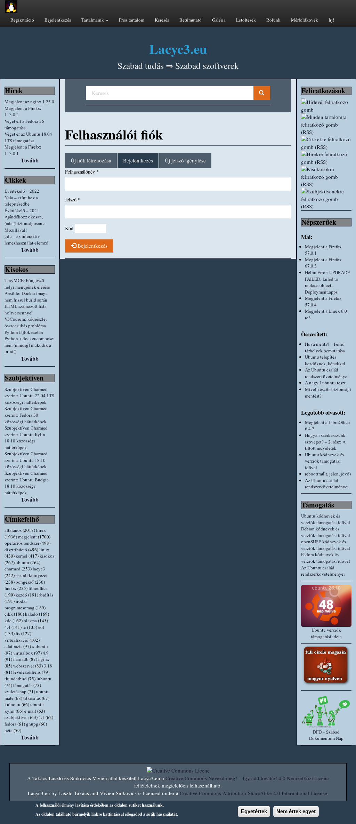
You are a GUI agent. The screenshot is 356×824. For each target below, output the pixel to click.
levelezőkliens (27, 672)
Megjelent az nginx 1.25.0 (29, 101)
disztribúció (16, 549)
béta (9, 730)
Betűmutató (190, 20)
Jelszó (72, 199)
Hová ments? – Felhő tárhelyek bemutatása (325, 347)
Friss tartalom (131, 20)
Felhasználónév (82, 171)
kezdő (21, 595)
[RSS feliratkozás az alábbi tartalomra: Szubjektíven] (326, 199)
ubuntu (22, 562)
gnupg (32, 724)
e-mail (30, 711)
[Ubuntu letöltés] (326, 606)
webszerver (23, 666)
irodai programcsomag (19, 604)
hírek (41, 530)
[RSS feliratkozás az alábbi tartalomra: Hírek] (326, 158)
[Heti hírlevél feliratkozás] (326, 105)
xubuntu (40, 646)
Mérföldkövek (304, 20)
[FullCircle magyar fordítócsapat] (326, 665)
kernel (21, 556)
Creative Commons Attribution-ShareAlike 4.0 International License (253, 793)
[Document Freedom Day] (326, 712)
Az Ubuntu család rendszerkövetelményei (327, 373)
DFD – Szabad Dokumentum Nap (326, 735)
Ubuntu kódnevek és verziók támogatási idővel (324, 461)
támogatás (22, 685)
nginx (43, 659)
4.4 (7, 627)
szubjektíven (17, 717)
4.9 (46, 653)
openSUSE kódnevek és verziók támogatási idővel (325, 544)
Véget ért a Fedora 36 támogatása (24, 124)
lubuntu (44, 678)
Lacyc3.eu (178, 48)
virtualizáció (17, 640)
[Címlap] (11, 6)
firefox (10, 588)
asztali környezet (32, 575)
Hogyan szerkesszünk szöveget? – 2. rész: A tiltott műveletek (325, 441)
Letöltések (246, 20)
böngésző (25, 582)
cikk (9, 614)
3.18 (48, 666)
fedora (10, 724)
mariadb (21, 659)
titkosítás (32, 698)
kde (8, 620)
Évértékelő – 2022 (22, 191)
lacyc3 (39, 569)
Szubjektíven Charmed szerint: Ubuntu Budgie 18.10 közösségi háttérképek (27, 483)
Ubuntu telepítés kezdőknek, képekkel (325, 360)
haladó (31, 614)
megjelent (27, 537)
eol (41, 627)
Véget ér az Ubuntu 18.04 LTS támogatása (28, 137)
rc (24, 627)
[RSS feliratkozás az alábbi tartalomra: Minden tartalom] (326, 124)
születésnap (15, 691)
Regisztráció (22, 20)
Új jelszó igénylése (185, 160)
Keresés (162, 20)
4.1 (41, 717)
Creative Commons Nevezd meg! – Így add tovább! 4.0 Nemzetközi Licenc (247, 778)
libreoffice (38, 588)
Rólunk (273, 20)
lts (18, 633)
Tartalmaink (93, 20)
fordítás (46, 595)
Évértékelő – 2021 (22, 210)
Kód (69, 228)
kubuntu (13, 704)
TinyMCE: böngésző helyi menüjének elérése (27, 283)
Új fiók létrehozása (91, 160)
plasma (30, 620)
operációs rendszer (22, 543)
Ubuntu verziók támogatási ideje (326, 633)
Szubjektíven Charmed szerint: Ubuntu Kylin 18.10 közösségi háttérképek (26, 437)
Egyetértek (254, 811)
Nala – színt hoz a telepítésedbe (21, 200)
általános (13, 530)
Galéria (219, 20)
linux (44, 549)
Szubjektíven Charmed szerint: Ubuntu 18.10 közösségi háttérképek (26, 460)
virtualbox (23, 653)
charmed (13, 569)
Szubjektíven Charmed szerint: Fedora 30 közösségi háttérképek (26, 414)
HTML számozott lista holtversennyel (26, 309)
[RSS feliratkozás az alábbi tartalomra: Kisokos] (326, 177)
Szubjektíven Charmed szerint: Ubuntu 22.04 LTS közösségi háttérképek (29, 395)
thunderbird (16, 678)
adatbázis (13, 646)
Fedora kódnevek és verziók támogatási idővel (325, 557)
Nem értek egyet (296, 811)
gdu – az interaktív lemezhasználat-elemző (26, 239)
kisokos (47, 556)
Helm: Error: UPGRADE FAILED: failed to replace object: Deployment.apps (327, 282)
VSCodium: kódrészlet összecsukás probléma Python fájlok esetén (26, 325)
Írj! (331, 20)
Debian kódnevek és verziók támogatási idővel (325, 532)
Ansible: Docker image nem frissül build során (26, 296)
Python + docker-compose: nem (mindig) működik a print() (30, 344)
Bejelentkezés (57, 20)
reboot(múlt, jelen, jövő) (328, 474)
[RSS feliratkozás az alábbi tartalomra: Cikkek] (326, 143)
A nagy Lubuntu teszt (325, 382)
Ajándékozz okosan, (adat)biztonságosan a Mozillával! (25, 223)
